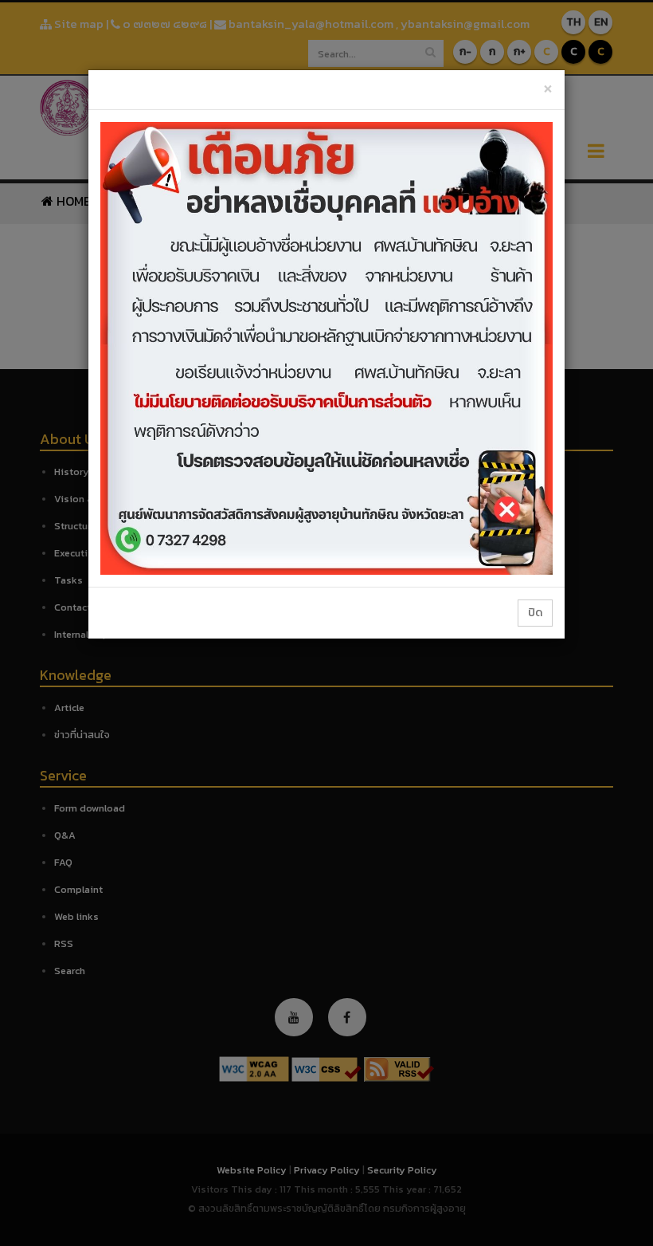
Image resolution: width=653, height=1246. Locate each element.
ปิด (535, 612)
